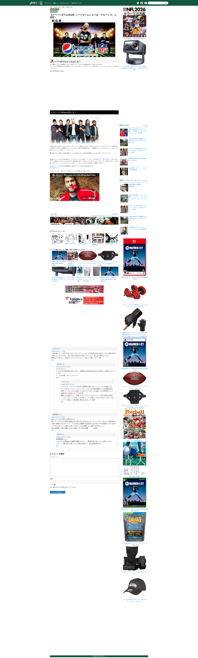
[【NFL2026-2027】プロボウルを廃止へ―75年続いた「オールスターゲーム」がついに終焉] (124, 132)
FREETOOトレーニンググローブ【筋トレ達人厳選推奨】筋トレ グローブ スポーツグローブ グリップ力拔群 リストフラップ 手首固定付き (134, 334)
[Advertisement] (84, 325)
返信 (52, 360)
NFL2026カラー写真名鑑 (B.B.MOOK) (72, 263)
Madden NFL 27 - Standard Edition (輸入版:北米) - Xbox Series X (108, 279)
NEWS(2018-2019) (55, 9)
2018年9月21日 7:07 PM (58, 351)
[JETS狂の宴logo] (36, 4)
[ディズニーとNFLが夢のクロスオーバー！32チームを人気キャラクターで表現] (124, 152)
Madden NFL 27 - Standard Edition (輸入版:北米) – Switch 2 (59, 263)
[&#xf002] (166, 3)
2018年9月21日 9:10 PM (58, 417)
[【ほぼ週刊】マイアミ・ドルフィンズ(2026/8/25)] (124, 171)
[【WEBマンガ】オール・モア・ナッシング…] (85, 238)
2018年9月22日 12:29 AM (63, 367)
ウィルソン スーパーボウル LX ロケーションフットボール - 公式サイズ (87, 263)
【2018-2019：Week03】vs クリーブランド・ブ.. (104, 216)
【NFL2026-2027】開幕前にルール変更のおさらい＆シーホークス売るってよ (138, 218)
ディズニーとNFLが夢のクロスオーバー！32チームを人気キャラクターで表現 (138, 207)
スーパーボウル (54, 11)
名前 (51, 479)
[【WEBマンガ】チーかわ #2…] (71, 238)
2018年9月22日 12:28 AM (63, 437)
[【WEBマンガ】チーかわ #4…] (58, 238)
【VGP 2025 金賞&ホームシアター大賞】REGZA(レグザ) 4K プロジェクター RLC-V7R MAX (63, 279)
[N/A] (134, 597)
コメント (53, 457)
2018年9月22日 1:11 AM (67, 384)
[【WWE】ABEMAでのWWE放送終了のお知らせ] (124, 161)
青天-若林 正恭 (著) (79, 279)
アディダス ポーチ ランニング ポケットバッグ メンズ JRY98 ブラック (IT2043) (107, 263)
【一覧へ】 (145, 125)
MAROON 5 (53, 168)
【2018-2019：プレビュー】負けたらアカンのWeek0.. (65, 216)
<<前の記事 (53, 214)
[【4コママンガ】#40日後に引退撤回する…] (98, 238)
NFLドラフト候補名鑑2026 (134, 440)
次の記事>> (115, 214)
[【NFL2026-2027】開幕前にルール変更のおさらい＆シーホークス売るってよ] (124, 142)
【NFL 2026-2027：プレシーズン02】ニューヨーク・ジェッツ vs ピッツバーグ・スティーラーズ (138, 196)
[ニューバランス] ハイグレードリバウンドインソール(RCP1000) (91, 279)
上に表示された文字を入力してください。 (64, 487)
